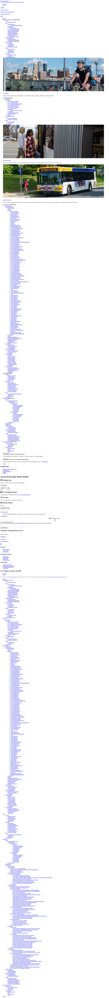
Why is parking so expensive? (17, 925)
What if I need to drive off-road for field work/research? (24, 942)
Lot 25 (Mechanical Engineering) (17, 279)
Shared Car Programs (12, 351)
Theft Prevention (11, 35)
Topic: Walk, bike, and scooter (14, 873)
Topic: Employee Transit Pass (16, 950)
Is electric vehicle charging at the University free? (23, 917)
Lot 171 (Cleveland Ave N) (16, 262)
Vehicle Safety (11, 341)
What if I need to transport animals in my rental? (22, 944)
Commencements (11, 347)
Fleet (4, 373)
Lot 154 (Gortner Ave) (15, 247)
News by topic (8, 447)
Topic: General (11, 867)
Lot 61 (12, 294)
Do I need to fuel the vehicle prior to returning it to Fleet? (24, 937)
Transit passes (6, 557)
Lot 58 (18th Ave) (14, 290)
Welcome (15, 404)
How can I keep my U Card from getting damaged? (23, 955)
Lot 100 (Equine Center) (15, 227)
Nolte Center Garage (15, 323)
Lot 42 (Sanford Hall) (15, 287)
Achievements (11, 422)
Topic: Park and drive (12, 885)
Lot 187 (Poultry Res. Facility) (17, 274)
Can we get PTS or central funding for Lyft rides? (23, 908)
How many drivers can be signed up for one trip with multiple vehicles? (27, 941)
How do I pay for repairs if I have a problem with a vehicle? (25, 938)
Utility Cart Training (12, 391)
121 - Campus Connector (13, 102)
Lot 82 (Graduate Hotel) (15, 309)
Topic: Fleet (10, 926)
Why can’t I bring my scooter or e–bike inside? (22, 883)
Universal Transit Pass (12, 118)
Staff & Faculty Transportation (14, 437)
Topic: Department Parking (16, 907)
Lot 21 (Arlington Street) (16, 278)
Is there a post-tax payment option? (20, 895)
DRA (7, 392)
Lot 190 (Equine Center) (15, 277)
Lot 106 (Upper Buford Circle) (17, 233)
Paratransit (10, 109)
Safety (7, 48)
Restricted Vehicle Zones (13, 339)
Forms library (5, 550)
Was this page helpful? (55, 518)
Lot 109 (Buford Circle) (15, 235)
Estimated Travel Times (12, 46)
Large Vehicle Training (12, 390)
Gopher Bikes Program (12, 32)
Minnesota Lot (13, 322)
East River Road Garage (15, 219)
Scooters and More (9, 37)
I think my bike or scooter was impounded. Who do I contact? (25, 879)
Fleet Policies (10, 382)
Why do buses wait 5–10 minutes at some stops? (20, 968)
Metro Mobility (11, 116)
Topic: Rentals (13, 934)
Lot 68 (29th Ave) (14, 299)
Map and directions (4, 512)
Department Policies (12, 431)
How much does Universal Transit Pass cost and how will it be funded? (27, 961)
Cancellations (10, 365)
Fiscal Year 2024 (14, 412)
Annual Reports (11, 401)
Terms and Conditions (12, 364)
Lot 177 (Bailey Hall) (15, 268)
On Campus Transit (17, 416)
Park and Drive (6, 204)
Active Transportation (17, 406)
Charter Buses (8, 124)
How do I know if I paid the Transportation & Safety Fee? (24, 960)
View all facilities (4, 516)
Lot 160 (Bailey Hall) (15, 253)
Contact (4, 463)
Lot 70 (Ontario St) (14, 303)
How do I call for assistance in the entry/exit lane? (20, 886)
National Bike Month (15, 28)
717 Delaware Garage (15, 213)
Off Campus (8, 115)
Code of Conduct (11, 121)
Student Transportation (12, 435)
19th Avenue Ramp (14, 211)
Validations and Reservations (14, 368)
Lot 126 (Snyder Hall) (15, 238)
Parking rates (5, 558)
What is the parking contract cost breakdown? (22, 903)
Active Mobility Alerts (10, 57)
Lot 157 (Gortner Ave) (15, 251)
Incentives (10, 55)
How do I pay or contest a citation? (20, 920)
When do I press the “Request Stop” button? (19, 965)
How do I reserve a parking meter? (20, 911)
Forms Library (8, 423)
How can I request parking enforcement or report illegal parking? (26, 890)
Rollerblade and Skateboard (13, 40)
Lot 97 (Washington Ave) (16, 321)
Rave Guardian (11, 51)
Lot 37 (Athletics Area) (15, 283)
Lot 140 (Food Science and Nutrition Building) (20, 242)
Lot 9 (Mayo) (13, 314)
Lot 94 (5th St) (13, 319)
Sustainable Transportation (13, 438)
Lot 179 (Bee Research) (15, 270)
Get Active (8, 53)
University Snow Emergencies (14, 440)
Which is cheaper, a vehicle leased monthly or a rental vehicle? (25, 929)
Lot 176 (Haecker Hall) (15, 267)
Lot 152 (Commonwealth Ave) (17, 246)
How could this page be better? (7, 522)
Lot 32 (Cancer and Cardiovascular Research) (20, 281)
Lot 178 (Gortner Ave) (15, 269)
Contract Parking (9, 354)
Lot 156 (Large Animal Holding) (17, 250)
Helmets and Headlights (13, 34)
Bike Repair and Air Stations (16, 25)
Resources (8, 381)
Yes (55, 519)
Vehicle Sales (10, 380)
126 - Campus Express (12, 108)
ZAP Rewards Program (12, 33)
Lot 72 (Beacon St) (14, 305)
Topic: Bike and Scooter (15, 874)
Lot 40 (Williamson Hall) (16, 286)
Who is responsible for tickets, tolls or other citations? (21, 947)
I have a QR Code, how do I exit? (20, 922)
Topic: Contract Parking (15, 888)
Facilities (10, 210)
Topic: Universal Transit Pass (16, 953)
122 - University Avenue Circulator (15, 103)
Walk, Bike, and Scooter (8, 19)
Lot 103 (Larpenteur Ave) (16, 230)
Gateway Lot (13, 221)
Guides (7, 433)
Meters (9, 335)
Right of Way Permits (12, 342)
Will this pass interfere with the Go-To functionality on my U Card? (26, 952)
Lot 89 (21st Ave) (14, 313)
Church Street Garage (15, 217)
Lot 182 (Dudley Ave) (15, 271)
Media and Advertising (10, 430)
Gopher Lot (13, 224)
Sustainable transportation (8, 567)
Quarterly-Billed (11, 360)
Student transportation (7, 564)
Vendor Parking (11, 371)
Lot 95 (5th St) (13, 320)
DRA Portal (10, 395)
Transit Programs (16, 407)
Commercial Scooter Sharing (14, 41)
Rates (9, 209)
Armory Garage (14, 214)
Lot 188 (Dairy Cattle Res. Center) (17, 276)
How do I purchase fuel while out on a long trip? (22, 946)
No (55, 520)
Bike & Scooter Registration (13, 29)
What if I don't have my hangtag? (19, 900)
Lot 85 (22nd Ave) (14, 311)
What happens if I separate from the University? (22, 898)
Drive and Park (16, 408)
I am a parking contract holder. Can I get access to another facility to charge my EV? (30, 916)
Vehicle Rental (11, 379)
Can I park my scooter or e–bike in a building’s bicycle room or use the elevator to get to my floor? (32, 877)
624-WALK (10, 50)
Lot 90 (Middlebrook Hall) (16, 315)
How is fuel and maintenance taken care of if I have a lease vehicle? (26, 928)
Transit (4, 97)
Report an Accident (12, 385)
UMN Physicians (11, 359)
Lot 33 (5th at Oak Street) (16, 282)
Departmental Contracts (12, 369)
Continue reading (39, 456)
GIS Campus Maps (12, 429)
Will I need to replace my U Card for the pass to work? (24, 951)
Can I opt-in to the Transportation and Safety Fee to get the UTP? (26, 954)
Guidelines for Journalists (13, 432)
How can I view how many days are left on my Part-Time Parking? (26, 891)
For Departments (9, 366)
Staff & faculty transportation (9, 566)
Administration (16, 411)
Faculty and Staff (11, 356)
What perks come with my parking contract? (22, 904)
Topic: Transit (11, 948)
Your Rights (10, 122)
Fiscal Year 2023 (14, 403)
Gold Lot (12, 222)
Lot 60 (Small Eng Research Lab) (17, 293)
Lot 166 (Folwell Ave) (15, 257)
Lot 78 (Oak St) (14, 307)
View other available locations (24, 494)
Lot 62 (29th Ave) (14, 295)
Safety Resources (11, 49)
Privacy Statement (53, 576)
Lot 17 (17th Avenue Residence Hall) (18, 260)
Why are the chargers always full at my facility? (22, 918)
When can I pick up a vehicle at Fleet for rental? (22, 945)
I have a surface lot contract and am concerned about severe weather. (26, 894)
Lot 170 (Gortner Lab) (15, 261)
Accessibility (10, 334)
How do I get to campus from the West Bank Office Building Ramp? (24, 869)
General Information (10, 207)
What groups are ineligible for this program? (22, 962)
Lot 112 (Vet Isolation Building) (17, 237)
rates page (22, 482)
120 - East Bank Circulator (13, 101)
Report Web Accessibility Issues (61, 576)
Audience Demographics (18, 405)
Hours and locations (4, 541)
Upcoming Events (11, 27)
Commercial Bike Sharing (13, 36)
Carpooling (10, 352)
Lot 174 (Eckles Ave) (15, 264)
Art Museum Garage (15, 216)
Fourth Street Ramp (14, 220)
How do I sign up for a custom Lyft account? (22, 912)
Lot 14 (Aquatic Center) (15, 240)
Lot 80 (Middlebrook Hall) (16, 308)
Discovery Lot (13, 218)
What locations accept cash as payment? (21, 924)
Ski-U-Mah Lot (14, 328)
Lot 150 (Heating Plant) (15, 244)
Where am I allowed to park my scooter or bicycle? (23, 881)
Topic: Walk (13, 884)
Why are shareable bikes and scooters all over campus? (24, 882)
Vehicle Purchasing (12, 378)
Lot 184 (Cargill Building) (16, 273)
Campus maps (6, 551)
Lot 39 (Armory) (14, 285)
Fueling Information (12, 383)
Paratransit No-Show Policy (16, 110)
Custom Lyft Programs (12, 367)
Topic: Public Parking (15, 919)
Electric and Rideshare (10, 349)
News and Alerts (6, 441)
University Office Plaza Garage (17, 330)
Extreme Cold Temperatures (13, 439)
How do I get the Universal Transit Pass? (21, 959)
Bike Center (10, 26)
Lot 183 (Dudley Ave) (15, 272)
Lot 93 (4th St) (13, 317)
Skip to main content (5, 1)
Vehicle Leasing (11, 376)
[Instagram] (54, 543)
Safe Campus (10, 52)
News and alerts (6, 549)
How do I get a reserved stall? (19, 892)
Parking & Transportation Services (7, 12)
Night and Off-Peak (12, 362)
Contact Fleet (8, 397)
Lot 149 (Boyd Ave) (15, 243)
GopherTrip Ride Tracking (13, 112)
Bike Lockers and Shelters (13, 31)
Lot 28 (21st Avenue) (15, 280)
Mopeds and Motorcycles (13, 337)
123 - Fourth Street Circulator (14, 104)
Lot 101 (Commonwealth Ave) (17, 228)
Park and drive (11, 450)
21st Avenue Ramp (14, 212)
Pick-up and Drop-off (12, 346)
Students (9, 355)
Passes (7, 117)
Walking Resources (12, 22)
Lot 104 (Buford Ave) (15, 231)
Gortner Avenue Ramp (15, 225)
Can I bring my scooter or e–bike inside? (21, 875)
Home (4, 18)
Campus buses (6, 556)
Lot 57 (12, 289)
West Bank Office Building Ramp (17, 333)
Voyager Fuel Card (12, 389)
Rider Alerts (8, 99)
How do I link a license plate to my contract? (22, 893)
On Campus (8, 100)
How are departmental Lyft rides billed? (21, 910)
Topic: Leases (13, 927)
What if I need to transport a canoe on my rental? (22, 943)
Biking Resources (11, 24)
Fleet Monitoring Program (13, 384)
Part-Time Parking (11, 358)
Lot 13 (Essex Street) (15, 239)
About (7, 399)
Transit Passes (16, 417)
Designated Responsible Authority (15, 393)
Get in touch (3, 539)
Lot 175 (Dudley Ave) (15, 265)
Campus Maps (11, 44)
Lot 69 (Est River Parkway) (16, 300)
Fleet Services (16, 409)
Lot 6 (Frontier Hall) (15, 291)
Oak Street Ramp (14, 325)
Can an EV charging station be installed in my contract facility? (25, 914)
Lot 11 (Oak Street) (14, 236)
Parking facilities (6, 560)
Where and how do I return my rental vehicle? (22, 936)
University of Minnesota (12, 576)
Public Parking (11, 208)
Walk (7, 20)
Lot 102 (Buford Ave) (15, 229)
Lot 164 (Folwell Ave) (15, 256)
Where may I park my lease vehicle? (20, 933)
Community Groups (12, 54)
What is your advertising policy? (17, 872)
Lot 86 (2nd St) (14, 312)
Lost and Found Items (12, 434)
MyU (4, 5)
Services (7, 374)
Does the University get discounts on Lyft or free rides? (24, 909)
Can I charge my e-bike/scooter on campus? (22, 876)
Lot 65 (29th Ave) (14, 297)
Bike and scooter (11, 448)
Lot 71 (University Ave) (15, 304)
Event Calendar (11, 345)
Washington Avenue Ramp (16, 332)
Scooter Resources (11, 39)
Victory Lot (13, 331)
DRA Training (11, 396)
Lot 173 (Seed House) (15, 263)
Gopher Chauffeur (11, 113)
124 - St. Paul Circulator (13, 106)
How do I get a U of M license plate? (18, 868)
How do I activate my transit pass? (20, 957)
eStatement (10, 372)
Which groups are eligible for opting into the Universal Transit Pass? (26, 963)
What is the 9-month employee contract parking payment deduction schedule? (28, 901)
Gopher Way (10, 45)
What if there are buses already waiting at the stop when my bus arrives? (25, 964)
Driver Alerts (8, 205)
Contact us (8, 14)
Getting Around (9, 42)
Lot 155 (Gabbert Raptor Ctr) (16, 248)
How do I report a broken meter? (19, 921)
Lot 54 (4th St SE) (14, 288)
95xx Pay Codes (11, 357)
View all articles (11, 866)
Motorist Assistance (12, 340)
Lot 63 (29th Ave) (14, 296)
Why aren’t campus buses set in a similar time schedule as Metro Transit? (25, 967)
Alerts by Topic (9, 442)
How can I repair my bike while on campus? (22, 878)
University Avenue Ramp (16, 329)
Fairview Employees (12, 363)
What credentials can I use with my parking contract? (23, 896)
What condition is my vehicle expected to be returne (23, 935)
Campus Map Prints (12, 427)
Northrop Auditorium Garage (16, 324)
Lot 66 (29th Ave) (14, 298)
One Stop (5, 4)
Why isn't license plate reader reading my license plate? (24, 905)
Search (2, 7)
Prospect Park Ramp (15, 326)
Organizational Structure (13, 400)
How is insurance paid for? (18, 939)
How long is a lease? (17, 931)
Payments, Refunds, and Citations (15, 338)
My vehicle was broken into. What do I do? (19, 887)
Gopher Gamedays (12, 348)
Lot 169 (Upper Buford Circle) (17, 259)
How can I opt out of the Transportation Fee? (22, 956)
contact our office (21, 523)
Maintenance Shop (12, 375)
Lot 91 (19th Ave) (14, 316)
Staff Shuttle (10, 111)
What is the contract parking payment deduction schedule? (24, 902)
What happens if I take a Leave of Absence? (22, 899)
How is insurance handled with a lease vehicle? (22, 930)
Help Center (3, 14)
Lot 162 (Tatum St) (14, 255)
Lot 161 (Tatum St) (14, 254)
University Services (4, 9)
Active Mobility (6, 93)
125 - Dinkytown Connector (13, 107)
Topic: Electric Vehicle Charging (17, 913)
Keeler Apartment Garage (16, 226)
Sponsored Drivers (12, 387)
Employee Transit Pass (12, 119)
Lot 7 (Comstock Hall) (15, 302)
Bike (6, 23)
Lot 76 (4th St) (13, 306)
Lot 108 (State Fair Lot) (15, 234)
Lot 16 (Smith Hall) (14, 252)
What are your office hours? (16, 870)
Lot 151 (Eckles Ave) (15, 245)
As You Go (10, 43)
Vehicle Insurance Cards (13, 388)
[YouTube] (54, 544)
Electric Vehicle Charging (13, 350)
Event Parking (8, 343)
